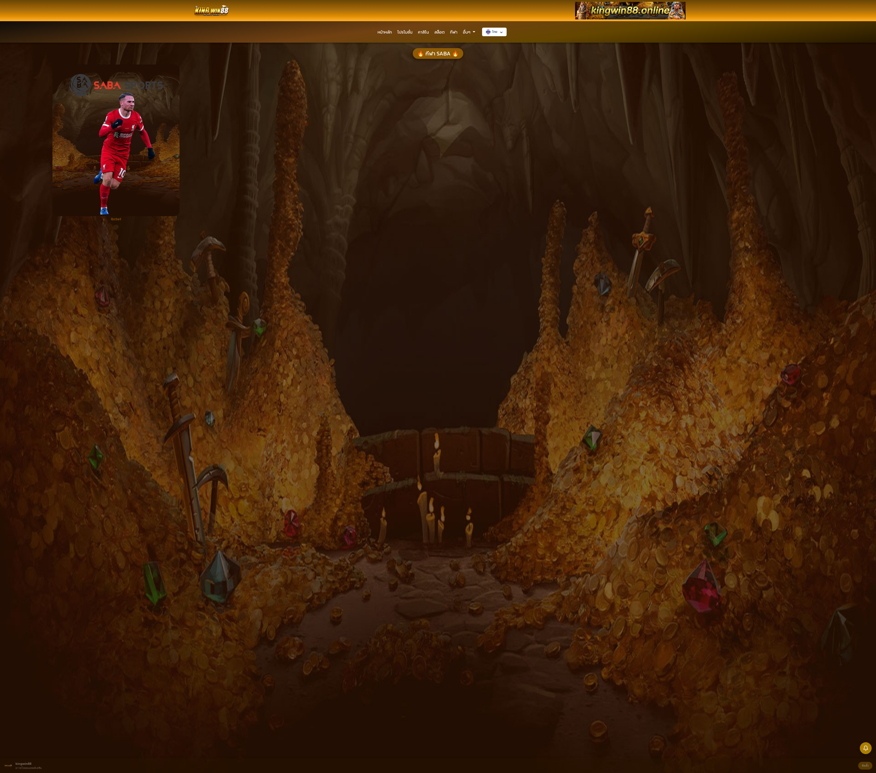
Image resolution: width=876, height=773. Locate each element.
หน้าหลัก (385, 32)
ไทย (494, 31)
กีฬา (453, 32)
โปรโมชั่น (404, 32)
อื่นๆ (466, 32)
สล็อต (439, 32)
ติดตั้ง (865, 765)
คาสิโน (423, 32)
